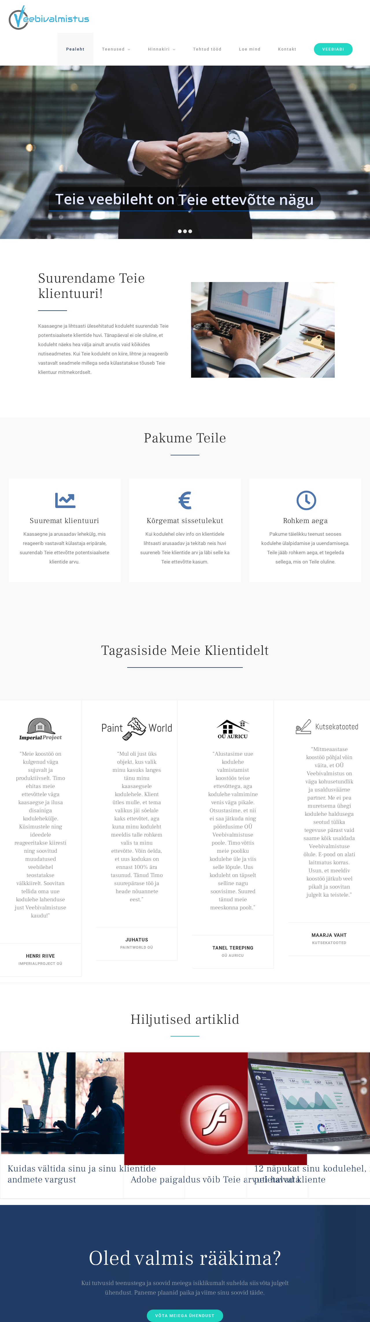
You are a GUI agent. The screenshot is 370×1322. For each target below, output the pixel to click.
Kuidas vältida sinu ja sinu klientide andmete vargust (82, 1174)
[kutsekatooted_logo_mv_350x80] (329, 720)
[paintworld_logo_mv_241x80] (137, 720)
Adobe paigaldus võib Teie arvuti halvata (215, 1179)
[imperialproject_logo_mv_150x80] (40, 720)
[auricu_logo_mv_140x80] (233, 720)
